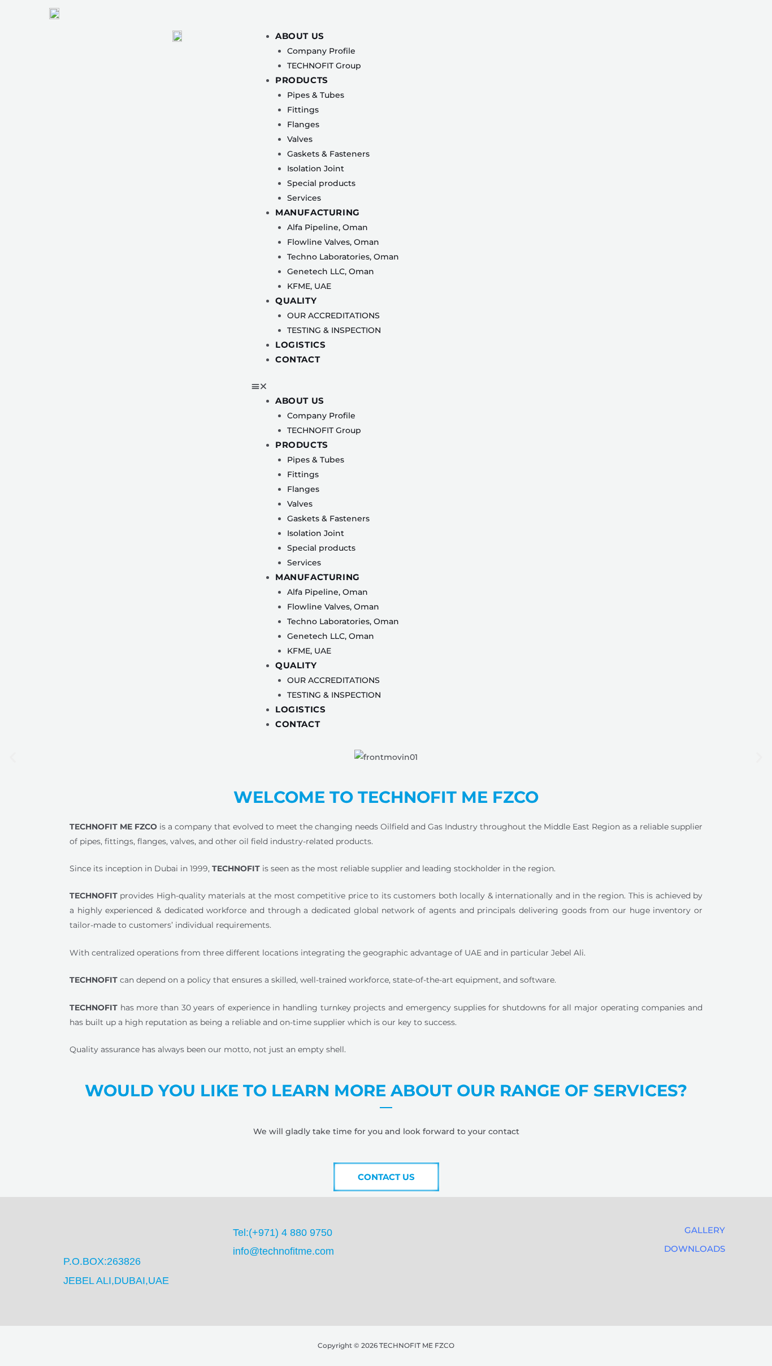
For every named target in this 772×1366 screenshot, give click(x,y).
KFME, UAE (309, 286)
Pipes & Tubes (315, 95)
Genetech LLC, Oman (330, 271)
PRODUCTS (301, 80)
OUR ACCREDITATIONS (333, 315)
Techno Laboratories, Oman (343, 257)
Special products (321, 183)
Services (304, 198)
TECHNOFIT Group (324, 65)
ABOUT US (299, 36)
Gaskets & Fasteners (328, 154)
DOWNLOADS (694, 1248)
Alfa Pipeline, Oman (327, 227)
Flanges (303, 124)
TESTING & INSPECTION (334, 330)
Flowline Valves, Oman (333, 242)
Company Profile (321, 51)
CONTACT (297, 359)
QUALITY (295, 300)
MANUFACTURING (317, 212)
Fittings (303, 110)
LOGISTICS (300, 344)
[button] (507, 386)
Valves (300, 139)
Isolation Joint (315, 168)
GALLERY (704, 1230)
